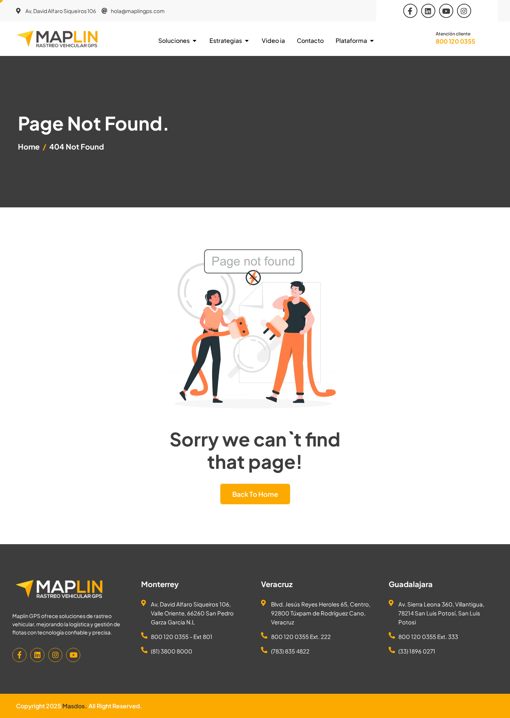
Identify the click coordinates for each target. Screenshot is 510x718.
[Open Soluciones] (195, 40)
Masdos (73, 706)
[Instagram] (464, 11)
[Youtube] (446, 11)
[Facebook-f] (19, 655)
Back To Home (255, 494)
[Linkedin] (428, 11)
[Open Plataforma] (372, 40)
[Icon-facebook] (410, 11)
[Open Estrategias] (247, 40)
